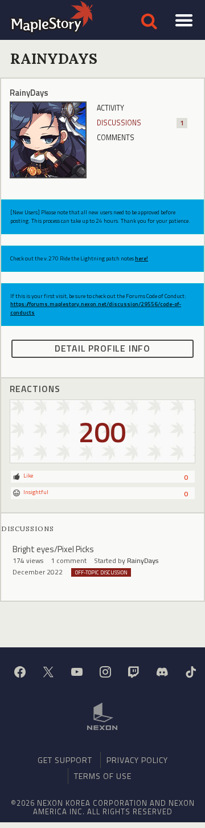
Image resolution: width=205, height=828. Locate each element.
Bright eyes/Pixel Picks (53, 549)
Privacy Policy (137, 760)
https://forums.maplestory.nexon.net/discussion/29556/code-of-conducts (95, 308)
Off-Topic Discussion (101, 572)
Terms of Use (103, 776)
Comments (115, 137)
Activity (110, 108)
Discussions (140, 122)
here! (141, 258)
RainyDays (142, 560)
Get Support (65, 760)
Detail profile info (102, 348)
